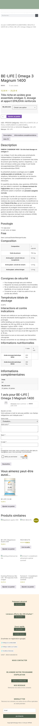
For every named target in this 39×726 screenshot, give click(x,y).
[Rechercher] (36, 15)
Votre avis (5, 424)
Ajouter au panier (14, 116)
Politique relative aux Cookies (10, 646)
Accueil (3, 25)
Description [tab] (7, 135)
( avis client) (13, 85)
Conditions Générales (8, 651)
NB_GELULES (6, 107)
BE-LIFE (33, 127)
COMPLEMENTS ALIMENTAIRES (17, 25)
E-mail (3, 442)
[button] (19, 11)
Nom (3, 435)
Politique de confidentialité (9, 642)
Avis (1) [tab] (6, 139)
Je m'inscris (19, 716)
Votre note (4, 418)
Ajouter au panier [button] (8, 506)
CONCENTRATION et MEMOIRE (11, 127)
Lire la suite (26, 547)
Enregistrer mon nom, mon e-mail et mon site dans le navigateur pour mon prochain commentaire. (19, 451)
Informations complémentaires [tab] (25, 135)
